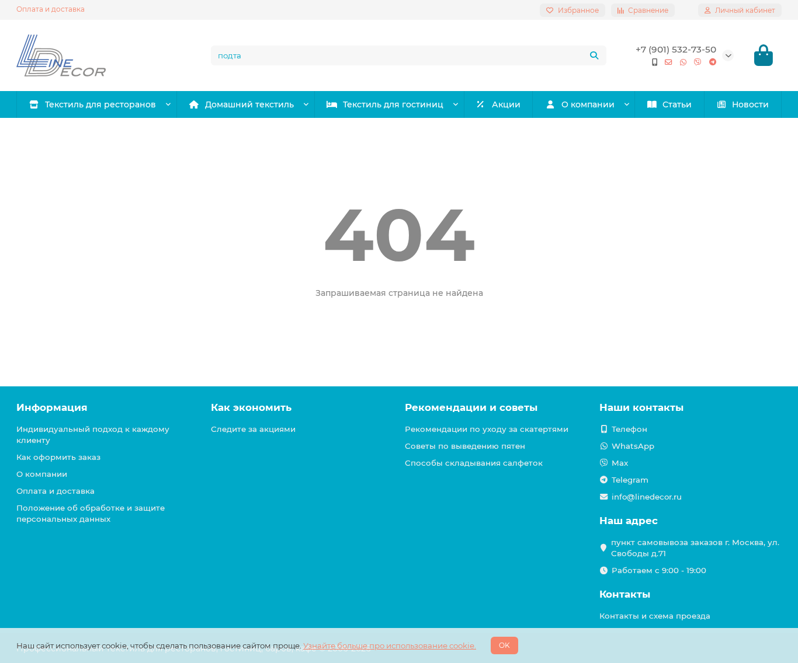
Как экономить (251, 407)
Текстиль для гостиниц (393, 104)
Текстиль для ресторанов (100, 104)
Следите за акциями (253, 429)
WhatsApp (633, 446)
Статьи (677, 104)
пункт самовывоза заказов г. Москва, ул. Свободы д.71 (695, 548)
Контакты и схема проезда (654, 615)
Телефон (629, 429)
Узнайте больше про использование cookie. (389, 645)
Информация (52, 407)
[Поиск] (594, 55)
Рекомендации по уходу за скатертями (486, 429)
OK (504, 645)
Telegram (630, 479)
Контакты (624, 594)
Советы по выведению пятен (465, 446)
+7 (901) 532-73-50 (676, 49)
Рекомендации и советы (471, 407)
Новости (750, 104)
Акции (506, 104)
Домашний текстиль (249, 104)
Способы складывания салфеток (474, 462)
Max (620, 462)
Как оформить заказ (58, 457)
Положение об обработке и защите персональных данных (90, 513)
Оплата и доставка (50, 9)
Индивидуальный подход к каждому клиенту (92, 434)
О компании (588, 104)
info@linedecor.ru (647, 496)
